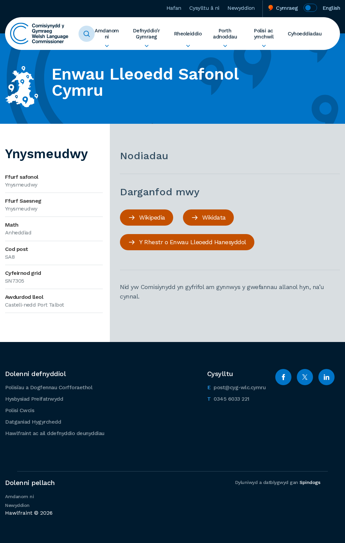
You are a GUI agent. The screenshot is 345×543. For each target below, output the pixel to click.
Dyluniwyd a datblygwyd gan (277, 482)
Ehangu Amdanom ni (107, 46)
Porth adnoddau (225, 34)
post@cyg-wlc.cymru (236, 387)
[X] (305, 377)
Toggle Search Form (87, 34)
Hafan (173, 8)
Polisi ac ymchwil (264, 34)
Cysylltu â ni (204, 8)
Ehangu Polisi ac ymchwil (263, 46)
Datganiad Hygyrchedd (33, 422)
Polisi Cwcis (19, 410)
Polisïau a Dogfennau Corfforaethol (48, 387)
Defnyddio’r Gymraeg (146, 34)
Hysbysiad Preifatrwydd (34, 399)
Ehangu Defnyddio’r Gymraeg (146, 46)
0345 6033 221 (228, 398)
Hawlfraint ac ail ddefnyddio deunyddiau (54, 433)
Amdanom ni (107, 34)
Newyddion (241, 8)
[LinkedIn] (326, 377)
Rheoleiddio (188, 34)
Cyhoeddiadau (304, 34)
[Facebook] (283, 377)
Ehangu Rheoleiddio (188, 46)
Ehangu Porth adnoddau (225, 46)
